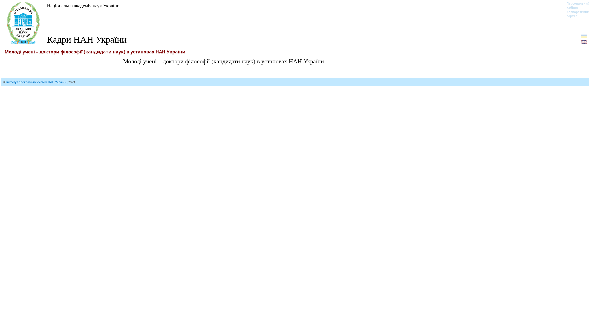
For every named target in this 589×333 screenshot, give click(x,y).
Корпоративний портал (575, 14)
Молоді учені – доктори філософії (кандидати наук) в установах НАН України (223, 61)
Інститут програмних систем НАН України (36, 82)
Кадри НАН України (87, 39)
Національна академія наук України (83, 5)
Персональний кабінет (575, 5)
